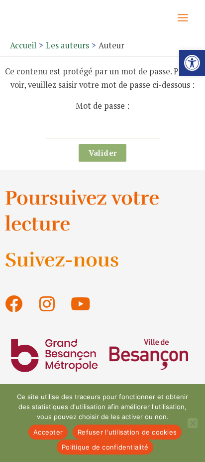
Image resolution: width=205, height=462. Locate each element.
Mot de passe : (102, 105)
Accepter (48, 432)
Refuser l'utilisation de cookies (127, 432)
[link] (192, 63)
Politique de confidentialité (105, 447)
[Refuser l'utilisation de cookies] (193, 423)
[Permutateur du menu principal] (182, 17)
